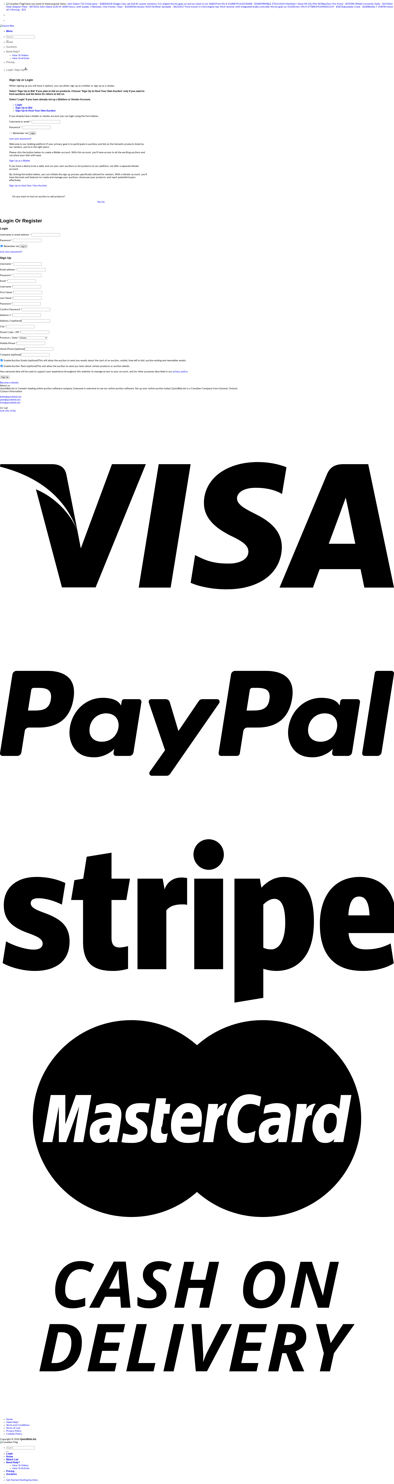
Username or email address (15, 234)
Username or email (20, 121)
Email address (8, 269)
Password (15, 127)
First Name (7, 292)
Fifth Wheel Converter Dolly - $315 (369, 4)
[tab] (18, 105)
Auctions (11, 47)
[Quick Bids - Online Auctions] (7, 26)
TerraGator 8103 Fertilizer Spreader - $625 (156, 7)
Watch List (12, 1459)
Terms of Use (13, 1428)
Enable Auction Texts (20, 366)
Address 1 (6, 315)
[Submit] (7, 1451)
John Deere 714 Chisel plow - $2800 (87, 4)
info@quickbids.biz (10, 402)
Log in (23, 246)
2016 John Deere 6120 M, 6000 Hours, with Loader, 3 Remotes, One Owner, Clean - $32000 (83, 7)
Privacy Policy (13, 1431)
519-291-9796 (8, 411)
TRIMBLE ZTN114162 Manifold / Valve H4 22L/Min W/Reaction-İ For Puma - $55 (305, 4)
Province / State (9, 338)
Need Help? (13, 51)
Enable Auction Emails (20, 360)
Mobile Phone (8, 343)
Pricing (10, 62)
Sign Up (4, 377)
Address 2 (11, 321)
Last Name (6, 298)
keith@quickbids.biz (10, 397)
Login (32, 133)
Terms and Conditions (18, 1425)
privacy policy (180, 371)
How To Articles (20, 58)
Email (4, 281)
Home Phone (12, 349)
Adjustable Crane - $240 (355, 7)
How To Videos (20, 55)
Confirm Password (11, 309)
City (3, 326)
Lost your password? (20, 138)
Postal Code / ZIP (10, 332)
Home (9, 42)
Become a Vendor (9, 382)
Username (6, 264)
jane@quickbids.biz (10, 399)
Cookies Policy (14, 1434)
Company (10, 354)
